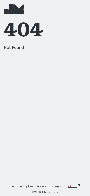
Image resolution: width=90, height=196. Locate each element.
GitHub (72, 186)
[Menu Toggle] (81, 9)
